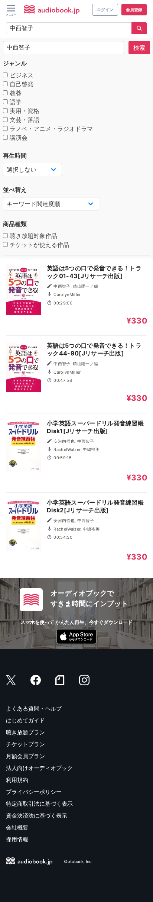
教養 (15, 93)
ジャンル (15, 63)
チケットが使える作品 (38, 244)
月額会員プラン (25, 756)
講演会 (17, 137)
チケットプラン (25, 744)
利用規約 (17, 779)
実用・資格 (23, 111)
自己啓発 (20, 84)
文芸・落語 (23, 119)
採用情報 (17, 839)
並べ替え (15, 189)
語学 (15, 102)
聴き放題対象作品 (32, 235)
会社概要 (17, 827)
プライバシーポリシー (34, 791)
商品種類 (15, 224)
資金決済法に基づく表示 (36, 815)
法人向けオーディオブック (39, 767)
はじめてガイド (25, 720)
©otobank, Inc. (78, 861)
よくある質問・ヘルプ (34, 708)
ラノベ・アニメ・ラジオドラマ (50, 128)
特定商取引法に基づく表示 (39, 803)
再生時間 (15, 155)
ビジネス (20, 75)
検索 (139, 47)
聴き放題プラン (25, 732)
